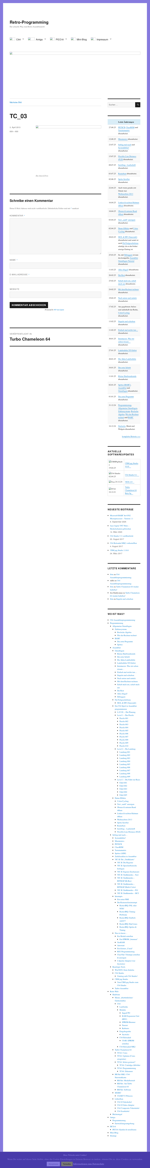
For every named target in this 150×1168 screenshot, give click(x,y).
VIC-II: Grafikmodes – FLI (127, 890)
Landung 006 (125, 767)
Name (14, 259)
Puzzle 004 (124, 727)
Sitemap (113, 1135)
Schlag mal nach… (119, 835)
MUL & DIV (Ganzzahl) (127, 237)
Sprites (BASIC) (124, 384)
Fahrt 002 (123, 785)
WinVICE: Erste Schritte (124, 970)
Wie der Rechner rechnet (127, 635)
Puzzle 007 (124, 736)
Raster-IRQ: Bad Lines (128, 924)
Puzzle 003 (124, 724)
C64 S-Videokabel (124, 1102)
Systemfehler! (123, 147)
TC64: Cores (122, 1052)
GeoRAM (121, 942)
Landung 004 (125, 761)
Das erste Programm (126, 396)
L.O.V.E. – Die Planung (126, 712)
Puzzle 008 (124, 739)
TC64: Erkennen (126, 1071)
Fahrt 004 (123, 792)
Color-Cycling (124, 312)
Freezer (125, 1025)
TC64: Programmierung (126, 1068)
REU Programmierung (126, 951)
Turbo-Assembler (121, 988)
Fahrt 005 (123, 795)
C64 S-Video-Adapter (125, 1105)
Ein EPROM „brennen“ (129, 939)
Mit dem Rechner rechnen (128, 289)
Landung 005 (125, 764)
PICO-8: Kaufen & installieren (124, 1129)
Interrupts (118, 896)
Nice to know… (121, 933)
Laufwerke (124, 1006)
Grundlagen (123, 391)
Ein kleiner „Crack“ (125, 948)
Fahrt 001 (123, 782)
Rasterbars (122, 173)
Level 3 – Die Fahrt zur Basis (128, 779)
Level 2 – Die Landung (126, 749)
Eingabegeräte (125, 1031)
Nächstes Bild (16, 102)
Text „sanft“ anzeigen (126, 219)
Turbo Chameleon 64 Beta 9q (131, 490)
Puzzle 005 (124, 730)
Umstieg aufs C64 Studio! (127, 976)
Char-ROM (130, 127)
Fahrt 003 (123, 788)
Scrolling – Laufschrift (126, 828)
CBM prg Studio (121, 979)
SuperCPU (126, 1013)
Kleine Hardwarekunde (127, 376)
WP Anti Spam (59, 309)
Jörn (111, 574)
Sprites (120, 644)
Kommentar (17, 215)
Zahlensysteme (124, 411)
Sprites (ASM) (120, 853)
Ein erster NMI (123, 899)
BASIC (130, 417)
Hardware (116, 994)
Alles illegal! (123, 269)
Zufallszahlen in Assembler (125, 856)
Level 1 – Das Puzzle (125, 715)
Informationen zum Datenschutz (88, 1163)
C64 (119, 1003)
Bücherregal (117, 1114)
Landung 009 (125, 776)
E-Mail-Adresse (20, 274)
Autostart (121, 945)
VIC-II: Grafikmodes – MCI (128, 893)
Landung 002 (125, 755)
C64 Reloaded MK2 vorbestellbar (123, 543)
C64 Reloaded (125, 1037)
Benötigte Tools (118, 967)
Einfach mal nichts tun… (128, 330)
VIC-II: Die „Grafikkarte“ (125, 859)
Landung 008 (125, 773)
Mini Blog (114, 1132)
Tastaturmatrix (124, 130)
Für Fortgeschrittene (130, 243)
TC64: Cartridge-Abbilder (130, 1065)
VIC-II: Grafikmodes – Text (128, 874)
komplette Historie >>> (131, 436)
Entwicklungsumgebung (124, 1123)
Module (123, 1010)
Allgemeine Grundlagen (127, 408)
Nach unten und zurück (127, 298)
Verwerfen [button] (67, 1164)
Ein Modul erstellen (125, 936)
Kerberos (125, 1028)
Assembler (122, 388)
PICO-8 (113, 1126)
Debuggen (128, 254)
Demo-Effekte (123, 228)
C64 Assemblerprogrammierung (122, 620)
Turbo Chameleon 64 (123, 1049)
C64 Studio (119, 973)
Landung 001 (125, 752)
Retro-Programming (29, 22)
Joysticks (125, 1034)
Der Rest (121, 275)
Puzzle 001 (124, 718)
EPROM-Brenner (128, 1022)
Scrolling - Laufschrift (127, 165)
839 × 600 (14, 131)
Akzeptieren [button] (53, 1164)
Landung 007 (125, 770)
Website (14, 289)
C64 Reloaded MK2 (127, 1046)
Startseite (122, 426)
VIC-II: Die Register (125, 862)
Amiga (112, 1117)
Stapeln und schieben (126, 321)
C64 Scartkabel (123, 1111)
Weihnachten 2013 (125, 194)
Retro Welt (114, 991)
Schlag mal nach (124, 144)
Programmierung (124, 405)
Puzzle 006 (124, 733)
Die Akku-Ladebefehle (126, 660)
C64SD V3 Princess (125, 1095)
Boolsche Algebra (124, 632)
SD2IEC (118, 1092)
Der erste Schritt (124, 367)
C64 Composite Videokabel (128, 1108)
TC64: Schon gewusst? (126, 1062)
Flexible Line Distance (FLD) (128, 831)
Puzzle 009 (124, 742)
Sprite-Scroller (124, 179)
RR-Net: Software (124, 1089)
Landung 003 (125, 758)
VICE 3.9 (128, 482)
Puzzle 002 (124, 721)
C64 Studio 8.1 (131, 474)
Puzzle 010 (124, 746)
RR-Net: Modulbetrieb (126, 1080)
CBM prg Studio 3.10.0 (119, 550)
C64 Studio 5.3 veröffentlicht (121, 536)
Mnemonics (123, 139)
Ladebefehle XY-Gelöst (127, 350)
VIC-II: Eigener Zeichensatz (128, 871)
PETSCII (121, 127)
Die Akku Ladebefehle (127, 359)
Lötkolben (119, 1099)
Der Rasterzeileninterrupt (127, 902)
